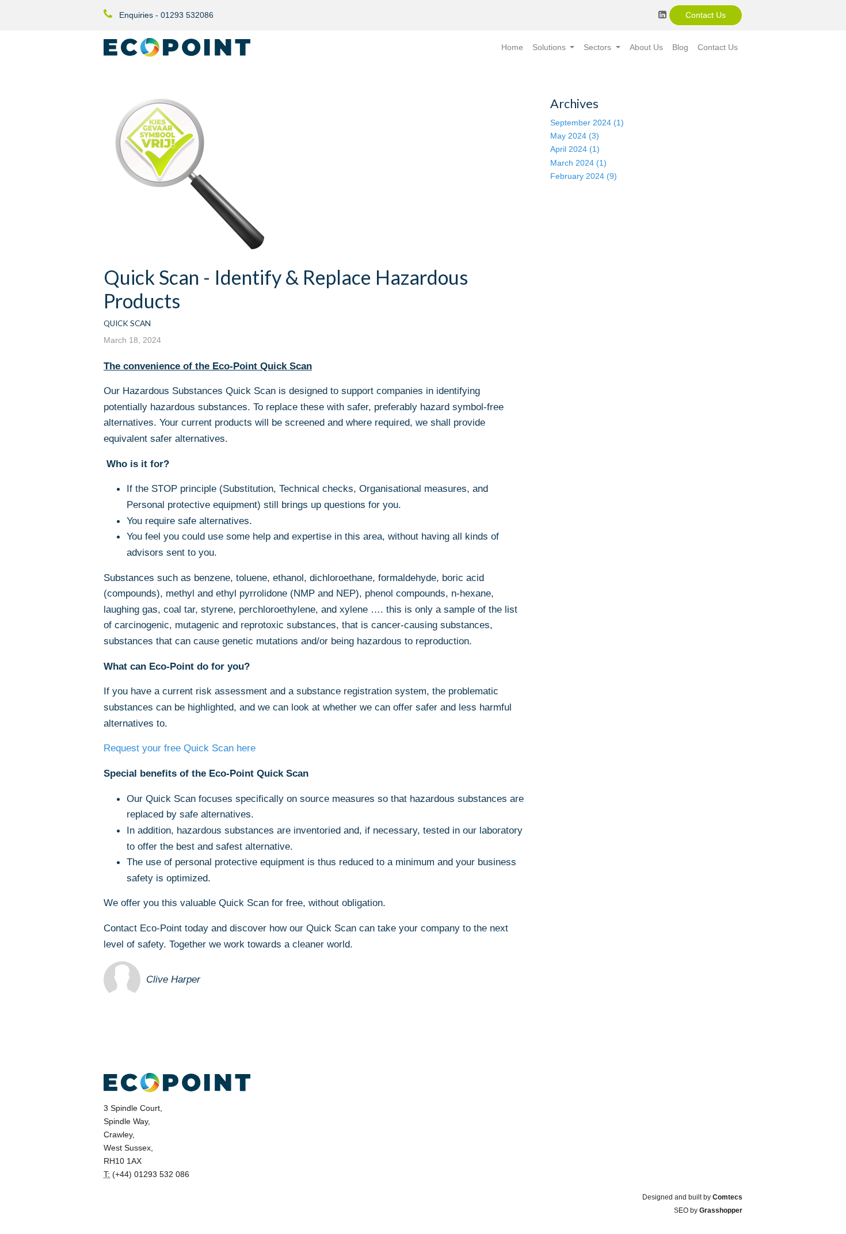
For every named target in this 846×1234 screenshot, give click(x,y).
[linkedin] (662, 14)
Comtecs (727, 1197)
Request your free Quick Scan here (180, 748)
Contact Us (705, 15)
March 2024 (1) (578, 162)
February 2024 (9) (583, 176)
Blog (680, 47)
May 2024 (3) (574, 135)
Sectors (598, 47)
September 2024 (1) (587, 122)
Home (512, 47)
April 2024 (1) (575, 149)
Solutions (550, 47)
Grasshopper (720, 1210)
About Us (646, 47)
